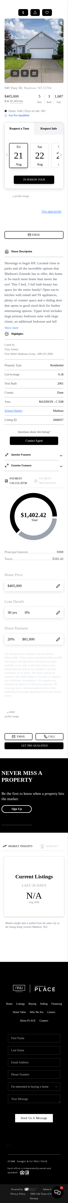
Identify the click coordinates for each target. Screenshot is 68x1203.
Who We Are (36, 1012)
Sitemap (34, 1198)
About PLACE (28, 1020)
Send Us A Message (34, 1118)
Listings (20, 1003)
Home (9, 1003)
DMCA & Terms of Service (43, 1193)
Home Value (19, 1012)
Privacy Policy (18, 1193)
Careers (51, 1012)
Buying (32, 1003)
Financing (56, 1003)
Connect (43, 1020)
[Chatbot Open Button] (57, 1192)
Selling (44, 1003)
